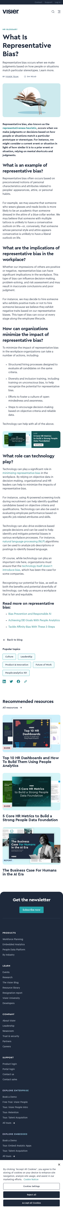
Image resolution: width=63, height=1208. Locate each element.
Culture (9, 657)
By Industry (8, 955)
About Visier (9, 1021)
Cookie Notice (31, 1179)
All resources (10, 707)
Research (7, 977)
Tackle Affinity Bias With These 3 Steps (31, 627)
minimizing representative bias (21, 473)
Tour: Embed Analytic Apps (17, 1146)
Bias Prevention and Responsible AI (29, 614)
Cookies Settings (31, 1186)
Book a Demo (10, 1097)
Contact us (8, 1074)
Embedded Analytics (14, 944)
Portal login (9, 1069)
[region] (31, 1184)
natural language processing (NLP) (24, 541)
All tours (7, 1123)
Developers (9, 1003)
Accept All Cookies (31, 1203)
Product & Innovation (16, 665)
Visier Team (12, 77)
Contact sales (10, 1079)
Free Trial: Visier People (15, 1102)
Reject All (31, 1195)
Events (6, 972)
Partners (7, 1041)
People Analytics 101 (16, 673)
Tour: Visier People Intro (15, 1107)
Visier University (11, 998)
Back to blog (14, 639)
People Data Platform (14, 950)
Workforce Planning (13, 939)
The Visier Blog (11, 983)
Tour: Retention (11, 1112)
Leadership (26, 657)
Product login (10, 1064)
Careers (7, 1047)
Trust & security (11, 1036)
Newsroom (8, 1031)
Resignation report (12, 993)
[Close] (59, 1164)
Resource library (11, 988)
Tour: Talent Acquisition (15, 1118)
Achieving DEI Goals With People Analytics (34, 620)
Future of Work (44, 665)
